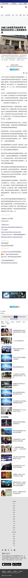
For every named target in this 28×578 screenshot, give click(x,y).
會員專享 (8, 15)
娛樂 (14, 540)
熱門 (17, 15)
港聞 (20, 15)
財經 (14, 512)
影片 (14, 503)
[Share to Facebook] (11, 69)
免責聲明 (15, 571)
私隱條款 (20, 571)
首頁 (2, 15)
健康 (14, 527)
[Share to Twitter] (12, 69)
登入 (16, 316)
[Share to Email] (18, 69)
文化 (14, 529)
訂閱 (24, 316)
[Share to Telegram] (14, 69)
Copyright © (4, 572)
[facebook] (5, 550)
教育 (14, 538)
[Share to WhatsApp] (16, 69)
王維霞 (2, 323)
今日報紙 (14, 501)
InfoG (14, 514)
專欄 (14, 516)
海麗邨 (8, 323)
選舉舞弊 (18, 322)
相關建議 (4, 571)
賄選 (24, 322)
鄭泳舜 (7, 322)
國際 (14, 510)
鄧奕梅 (12, 322)
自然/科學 (14, 532)
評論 (14, 521)
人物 (14, 523)
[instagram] (2, 550)
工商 (14, 545)
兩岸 (24, 15)
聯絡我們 (9, 571)
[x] (11, 550)
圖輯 (14, 543)
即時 (13, 15)
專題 (14, 519)
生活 (14, 525)
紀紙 (14, 534)
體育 (14, 536)
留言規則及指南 (2, 313)
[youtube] (14, 550)
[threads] (8, 550)
